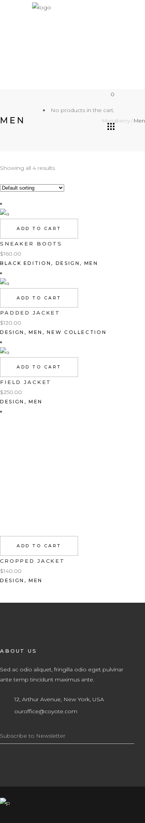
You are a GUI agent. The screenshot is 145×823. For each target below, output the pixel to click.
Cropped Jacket (32, 561)
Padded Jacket (30, 312)
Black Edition (25, 263)
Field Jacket (25, 382)
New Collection (76, 332)
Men (91, 263)
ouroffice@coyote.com (45, 711)
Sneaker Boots (31, 243)
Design (68, 263)
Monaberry (116, 120)
